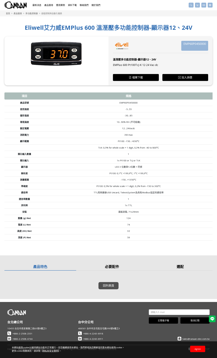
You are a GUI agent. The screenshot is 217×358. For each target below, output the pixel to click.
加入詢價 (187, 77)
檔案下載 (137, 77)
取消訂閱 (195, 320)
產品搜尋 (18, 13)
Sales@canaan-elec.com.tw (196, 338)
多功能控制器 (31, 13)
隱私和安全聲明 (50, 350)
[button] (191, 5)
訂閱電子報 (163, 320)
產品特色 (40, 266)
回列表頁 (108, 286)
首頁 (8, 13)
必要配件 (112, 266)
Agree (198, 348)
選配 (180, 266)
